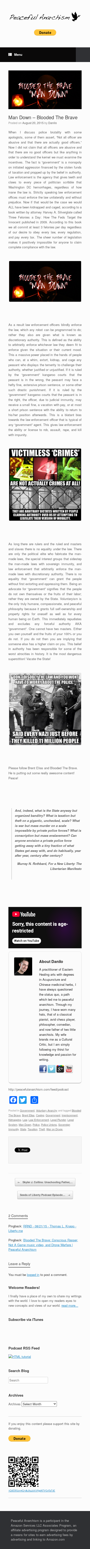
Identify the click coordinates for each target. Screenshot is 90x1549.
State (23, 1129)
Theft (42, 1129)
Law (25, 1120)
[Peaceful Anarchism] (45, 16)
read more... (69, 1305)
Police (36, 1124)
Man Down (25, 1124)
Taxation (32, 1129)
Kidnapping (14, 1120)
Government (27, 1110)
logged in (33, 1274)
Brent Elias (28, 1115)
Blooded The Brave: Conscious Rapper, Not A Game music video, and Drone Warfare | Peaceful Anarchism (43, 1245)
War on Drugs (54, 1129)
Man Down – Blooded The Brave (43, 117)
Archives (14, 1404)
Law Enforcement (39, 1120)
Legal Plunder (58, 1120)
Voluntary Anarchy (46, 1110)
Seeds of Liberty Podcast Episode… (45, 1195)
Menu (18, 54)
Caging (40, 1115)
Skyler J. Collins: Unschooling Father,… (45, 1182)
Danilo (52, 123)
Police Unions (49, 1124)
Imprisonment (70, 1115)
